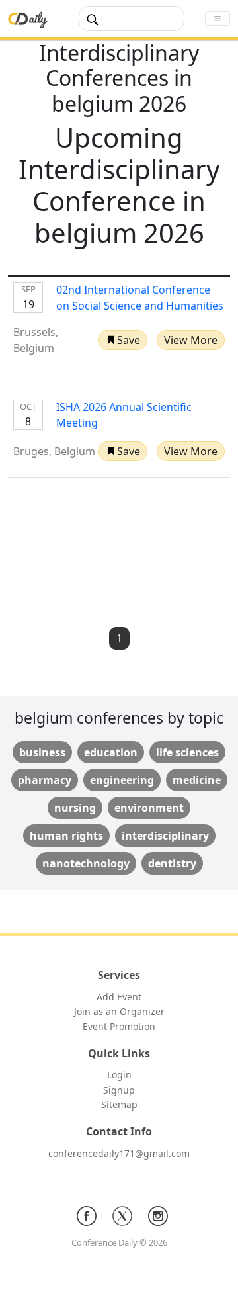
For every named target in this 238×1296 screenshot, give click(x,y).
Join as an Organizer (119, 1011)
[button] (122, 340)
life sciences (187, 752)
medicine (197, 780)
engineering (122, 780)
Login (119, 1074)
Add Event (119, 996)
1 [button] (119, 638)
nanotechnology (86, 863)
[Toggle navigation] (217, 18)
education (111, 752)
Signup (119, 1090)
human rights (66, 835)
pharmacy (44, 780)
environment (149, 807)
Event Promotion (119, 1026)
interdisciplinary (165, 835)
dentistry (172, 863)
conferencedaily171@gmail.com (119, 1153)
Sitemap (119, 1104)
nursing (75, 807)
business (42, 752)
